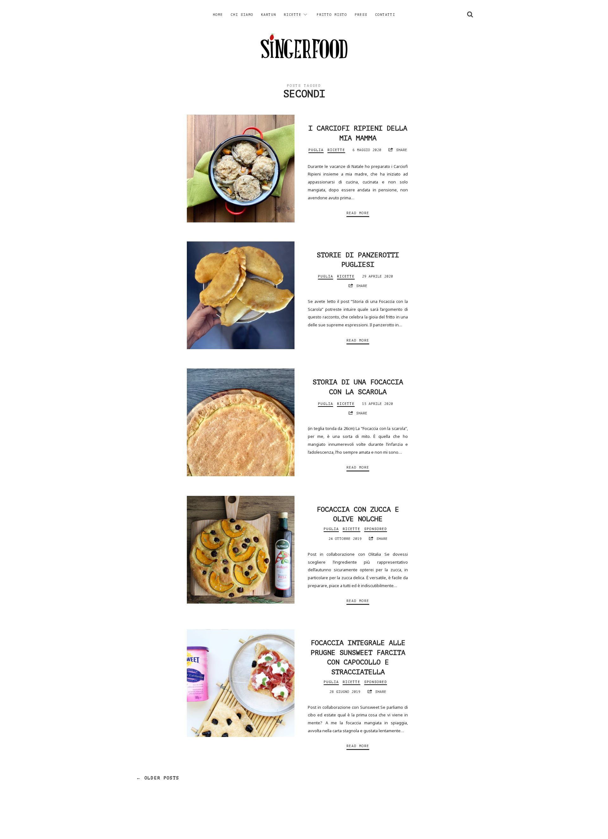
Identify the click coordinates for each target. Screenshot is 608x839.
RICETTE (292, 15)
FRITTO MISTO (332, 15)
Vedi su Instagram (307, 821)
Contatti (385, 15)
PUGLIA (316, 150)
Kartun (268, 15)
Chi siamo (242, 15)
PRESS (361, 15)
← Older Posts (157, 778)
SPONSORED (375, 529)
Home (218, 15)
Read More (357, 213)
